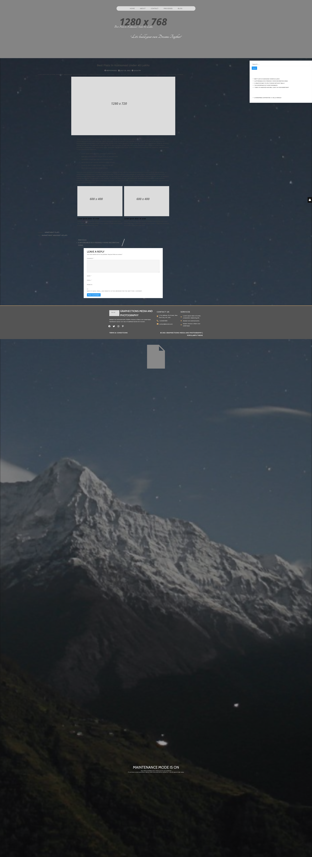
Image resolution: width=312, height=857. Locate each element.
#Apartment (47, 235)
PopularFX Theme (195, 335)
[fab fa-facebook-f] (109, 326)
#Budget (57, 235)
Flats (57, 232)
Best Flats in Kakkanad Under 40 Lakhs (267, 79)
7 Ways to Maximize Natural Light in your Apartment (271, 87)
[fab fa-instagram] (118, 326)
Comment (90, 258)
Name (89, 276)
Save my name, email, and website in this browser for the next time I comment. (114, 291)
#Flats (64, 235)
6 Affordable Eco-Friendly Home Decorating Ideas (271, 81)
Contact (154, 8)
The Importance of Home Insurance (265, 85)
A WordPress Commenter (262, 97)
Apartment (50, 232)
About (143, 8)
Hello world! (276, 97)
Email (89, 280)
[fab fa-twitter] (113, 326)
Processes (168, 8)
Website (89, 284)
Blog (180, 8)
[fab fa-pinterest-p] (122, 326)
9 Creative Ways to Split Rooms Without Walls (269, 83)
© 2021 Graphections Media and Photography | (181, 333)
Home (132, 8)
